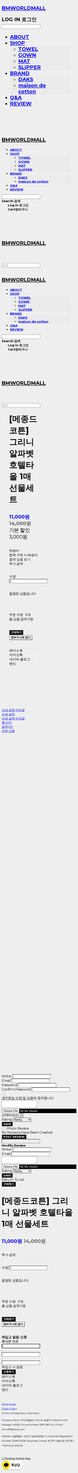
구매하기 (8, 1184)
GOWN (27, 55)
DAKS (25, 79)
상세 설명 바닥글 (13, 718)
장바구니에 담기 (13, 1324)
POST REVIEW (14, 1136)
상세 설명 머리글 (13, 710)
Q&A (16, 97)
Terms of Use (9, 1404)
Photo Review (18, 1128)
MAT (24, 61)
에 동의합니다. (28, 1098)
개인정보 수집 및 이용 (17, 1098)
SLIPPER (29, 67)
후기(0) (7, 723)
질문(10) (7, 727)
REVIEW (21, 104)
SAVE (7, 1124)
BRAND (20, 73)
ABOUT (19, 37)
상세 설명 (8, 714)
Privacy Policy (9, 1408)
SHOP (17, 43)
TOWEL (28, 49)
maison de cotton (32, 88)
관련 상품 (8, 731)
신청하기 (8, 1371)
